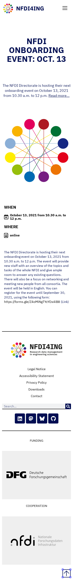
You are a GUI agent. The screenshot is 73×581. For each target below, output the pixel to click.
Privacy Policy (36, 382)
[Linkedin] (20, 418)
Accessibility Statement (36, 376)
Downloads (36, 389)
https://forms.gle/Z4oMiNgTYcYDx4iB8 (32, 302)
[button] (65, 8)
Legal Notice (37, 369)
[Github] (53, 418)
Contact (36, 396)
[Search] (68, 406)
